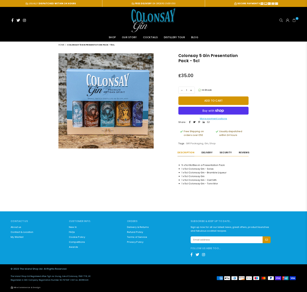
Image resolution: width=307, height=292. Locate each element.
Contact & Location (22, 232)
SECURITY (226, 152)
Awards (73, 247)
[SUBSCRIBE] (267, 239)
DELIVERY (206, 152)
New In (73, 227)
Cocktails (150, 37)
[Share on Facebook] (190, 122)
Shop (112, 37)
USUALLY (52, 3)
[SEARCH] (281, 20)
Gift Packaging (194, 143)
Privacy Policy (135, 242)
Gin (206, 143)
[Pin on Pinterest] (199, 122)
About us (16, 227)
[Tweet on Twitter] (194, 122)
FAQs (72, 232)
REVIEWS (244, 152)
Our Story (129, 37)
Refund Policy (135, 232)
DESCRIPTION (185, 152)
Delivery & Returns (138, 227)
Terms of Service (137, 237)
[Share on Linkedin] (203, 122)
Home (61, 44)
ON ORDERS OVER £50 (155, 3)
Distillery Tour (174, 37)
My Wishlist (17, 237)
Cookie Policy (77, 237)
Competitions (77, 242)
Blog (194, 37)
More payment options (213, 118)
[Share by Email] (208, 122)
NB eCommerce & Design (27, 287)
